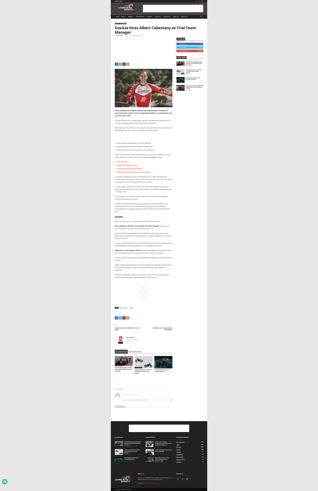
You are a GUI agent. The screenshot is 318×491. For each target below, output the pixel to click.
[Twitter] (199, 1)
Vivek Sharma (119, 35)
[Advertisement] (173, 8)
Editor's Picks (122, 21)
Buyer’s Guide (140, 16)
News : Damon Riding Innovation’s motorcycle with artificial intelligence (163, 443)
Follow (200, 47)
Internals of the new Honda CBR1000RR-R (162, 329)
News (122, 16)
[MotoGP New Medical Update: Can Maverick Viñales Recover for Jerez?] (124, 361)
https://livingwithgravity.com (132, 339)
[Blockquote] (137, 400)
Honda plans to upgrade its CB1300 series (127, 329)
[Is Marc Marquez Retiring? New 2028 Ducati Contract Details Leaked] (180, 88)
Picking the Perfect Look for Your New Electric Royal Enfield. (143, 371)
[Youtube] (202, 1)
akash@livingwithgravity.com (151, 483)
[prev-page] (116, 377)
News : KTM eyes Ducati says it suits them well (163, 450)
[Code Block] (139, 400)
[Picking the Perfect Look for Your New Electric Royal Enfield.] (144, 362)
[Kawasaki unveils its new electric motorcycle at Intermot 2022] (150, 459)
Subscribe (199, 51)
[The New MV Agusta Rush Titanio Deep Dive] (163, 362)
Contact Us (184, 16)
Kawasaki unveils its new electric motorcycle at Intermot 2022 (162, 459)
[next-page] (118, 377)
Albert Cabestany (124, 307)
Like (201, 44)
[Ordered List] (132, 400)
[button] (201, 17)
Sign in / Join (118, 1)
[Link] (142, 400)
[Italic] (125, 400)
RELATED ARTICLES (121, 352)
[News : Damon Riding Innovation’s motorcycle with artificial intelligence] (149, 444)
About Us (176, 16)
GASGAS (131, 307)
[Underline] (128, 400)
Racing (149, 16)
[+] (146, 400)
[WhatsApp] (128, 64)
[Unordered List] (135, 400)
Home (117, 16)
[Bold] (123, 400)
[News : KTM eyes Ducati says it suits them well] (150, 452)
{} (144, 400)
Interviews (166, 16)
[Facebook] (196, 1)
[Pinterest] (124, 64)
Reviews (130, 16)
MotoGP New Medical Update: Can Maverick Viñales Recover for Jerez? (123, 369)
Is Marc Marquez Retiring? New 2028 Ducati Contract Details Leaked (194, 87)
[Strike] (130, 400)
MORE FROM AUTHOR (135, 352)
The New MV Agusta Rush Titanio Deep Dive (193, 78)
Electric (157, 16)
